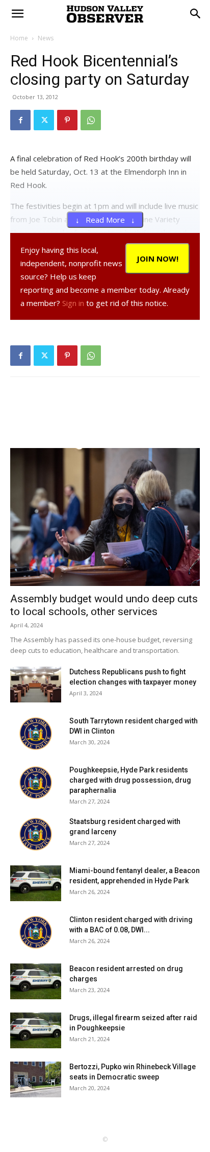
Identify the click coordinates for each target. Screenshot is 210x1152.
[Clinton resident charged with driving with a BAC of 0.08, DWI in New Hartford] (35, 932)
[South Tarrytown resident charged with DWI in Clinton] (35, 733)
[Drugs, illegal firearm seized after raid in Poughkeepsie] (35, 1030)
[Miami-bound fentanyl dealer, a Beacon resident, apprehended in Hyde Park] (35, 883)
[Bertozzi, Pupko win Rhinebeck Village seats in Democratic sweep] (35, 1079)
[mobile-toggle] (17, 14)
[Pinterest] (67, 120)
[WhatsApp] (91, 120)
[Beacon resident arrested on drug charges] (35, 981)
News (46, 38)
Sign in (73, 303)
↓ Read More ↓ (105, 220)
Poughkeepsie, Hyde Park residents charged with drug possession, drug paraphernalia (130, 780)
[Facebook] (20, 120)
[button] (195, 14)
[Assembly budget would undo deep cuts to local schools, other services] (105, 517)
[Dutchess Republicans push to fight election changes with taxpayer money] (35, 684)
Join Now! (157, 258)
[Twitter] (44, 120)
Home (19, 38)
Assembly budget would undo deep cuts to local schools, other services (104, 605)
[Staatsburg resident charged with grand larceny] (35, 834)
